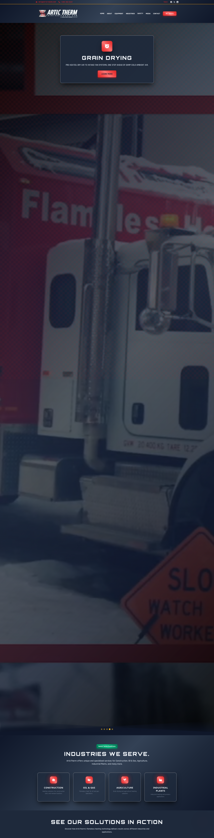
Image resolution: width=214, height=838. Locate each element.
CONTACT (156, 13)
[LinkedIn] (177, 2)
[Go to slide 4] (109, 729)
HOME (102, 13)
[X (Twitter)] (174, 2)
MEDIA (148, 13)
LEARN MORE (107, 74)
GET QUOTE (170, 14)
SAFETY (140, 13)
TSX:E (166, 2)
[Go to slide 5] (112, 729)
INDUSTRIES (130, 13)
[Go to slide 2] (104, 729)
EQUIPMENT (119, 13)
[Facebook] (171, 2)
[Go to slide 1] (101, 729)
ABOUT (109, 13)
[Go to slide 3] (107, 729)
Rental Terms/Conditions (107, 746)
